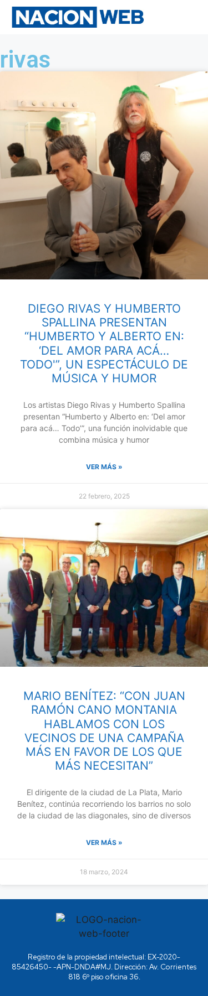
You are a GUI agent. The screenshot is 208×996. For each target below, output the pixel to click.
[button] (182, 17)
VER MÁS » (104, 467)
